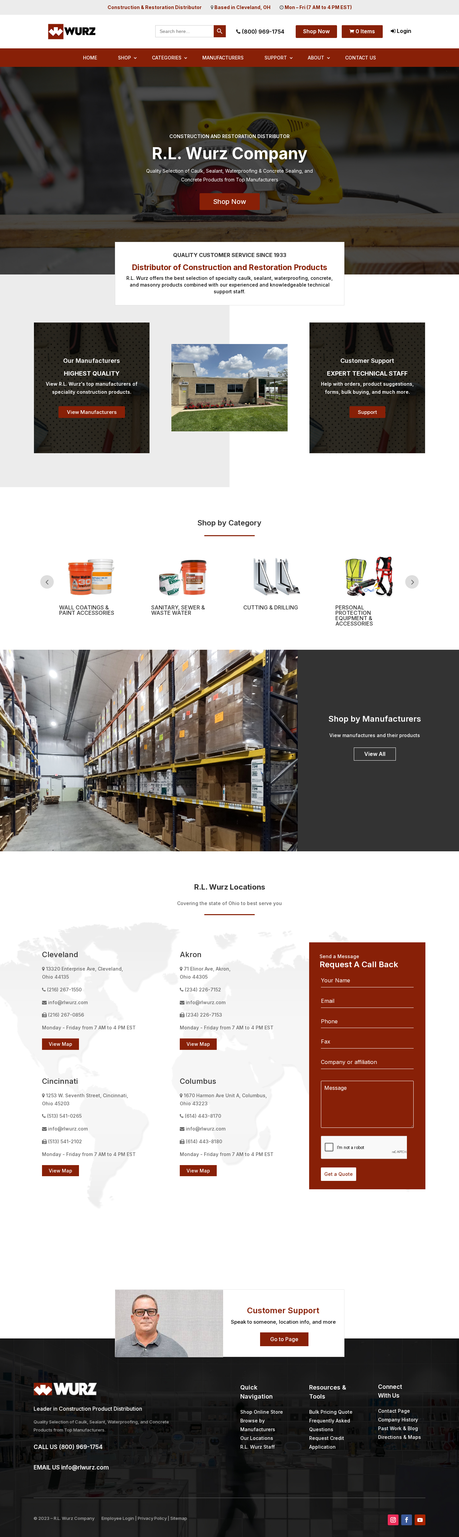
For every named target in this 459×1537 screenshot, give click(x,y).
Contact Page (394, 1411)
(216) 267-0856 (66, 1015)
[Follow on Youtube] (420, 1519)
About (316, 57)
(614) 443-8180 (204, 1141)
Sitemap (178, 1518)
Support (275, 57)
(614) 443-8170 (203, 1116)
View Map (60, 1044)
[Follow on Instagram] (393, 1519)
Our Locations (256, 1438)
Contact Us (360, 57)
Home (90, 57)
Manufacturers (223, 57)
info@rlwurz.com (68, 1002)
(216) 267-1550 (64, 989)
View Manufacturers (92, 412)
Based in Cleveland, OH (242, 7)
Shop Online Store (261, 1412)
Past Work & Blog (398, 1428)
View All (374, 754)
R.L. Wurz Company (74, 1518)
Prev (47, 582)
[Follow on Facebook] (406, 1519)
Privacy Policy (152, 1518)
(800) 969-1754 (262, 31)
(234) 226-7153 (204, 1015)
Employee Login (117, 1518)
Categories (166, 57)
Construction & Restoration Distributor (155, 7)
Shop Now (316, 31)
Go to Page (284, 1339)
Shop (124, 57)
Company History (398, 1419)
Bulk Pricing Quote (330, 1412)
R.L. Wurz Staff (257, 1447)
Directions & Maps (399, 1437)
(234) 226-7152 (203, 989)
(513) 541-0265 (64, 1116)
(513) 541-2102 (65, 1141)
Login (403, 31)
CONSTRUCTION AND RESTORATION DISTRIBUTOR (229, 136)
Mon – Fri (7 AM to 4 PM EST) (318, 7)
